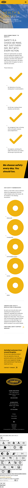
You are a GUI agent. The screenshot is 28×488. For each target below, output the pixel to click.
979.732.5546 (14, 409)
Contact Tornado (9, 367)
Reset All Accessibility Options (19, 473)
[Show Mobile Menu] (25, 2)
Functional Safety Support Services (12, 327)
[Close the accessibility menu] (1, 438)
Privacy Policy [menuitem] (14, 424)
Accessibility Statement (5, 477)
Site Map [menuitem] (14, 428)
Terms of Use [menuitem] (14, 416)
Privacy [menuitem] (14, 414)
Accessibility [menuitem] (14, 418)
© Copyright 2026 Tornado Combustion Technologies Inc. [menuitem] (14, 429)
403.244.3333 (14, 398)
